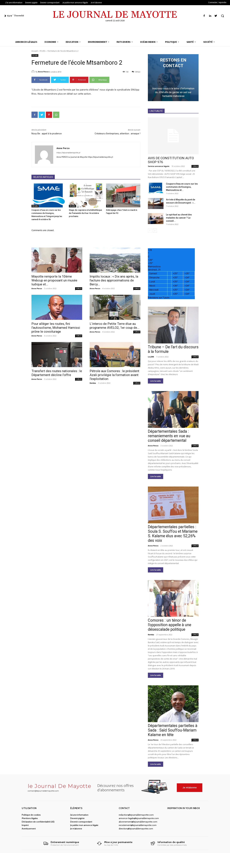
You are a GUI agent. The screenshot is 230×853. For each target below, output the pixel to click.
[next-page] (155, 231)
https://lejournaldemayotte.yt (68, 153)
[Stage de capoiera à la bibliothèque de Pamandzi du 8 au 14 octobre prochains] (86, 195)
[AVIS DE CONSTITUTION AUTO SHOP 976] (173, 135)
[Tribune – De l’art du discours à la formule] (173, 325)
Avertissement (29, 828)
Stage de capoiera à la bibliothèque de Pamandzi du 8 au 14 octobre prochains (85, 213)
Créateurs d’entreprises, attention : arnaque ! (117, 133)
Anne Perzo (43, 71)
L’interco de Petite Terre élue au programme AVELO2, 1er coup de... (114, 326)
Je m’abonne (76, 828)
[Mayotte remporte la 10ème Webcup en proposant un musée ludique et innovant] (56, 260)
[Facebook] (204, 16)
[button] (222, 16)
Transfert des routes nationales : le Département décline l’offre (56, 373)
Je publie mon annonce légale (84, 825)
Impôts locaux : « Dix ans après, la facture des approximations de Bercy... (114, 280)
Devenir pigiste (77, 818)
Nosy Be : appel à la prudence (46, 133)
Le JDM (151, 357)
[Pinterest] (49, 115)
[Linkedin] (210, 16)
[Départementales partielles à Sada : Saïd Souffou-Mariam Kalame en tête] (173, 703)
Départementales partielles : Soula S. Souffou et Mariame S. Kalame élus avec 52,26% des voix (172, 534)
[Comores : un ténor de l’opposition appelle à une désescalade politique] (173, 598)
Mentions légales (30, 818)
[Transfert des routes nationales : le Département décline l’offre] (56, 354)
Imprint (25, 825)
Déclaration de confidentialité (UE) (38, 821)
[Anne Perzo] (33, 71)
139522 (79, 288)
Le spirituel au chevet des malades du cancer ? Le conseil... (179, 217)
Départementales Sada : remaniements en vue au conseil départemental (169, 436)
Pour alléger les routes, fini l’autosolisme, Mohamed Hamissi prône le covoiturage (55, 327)
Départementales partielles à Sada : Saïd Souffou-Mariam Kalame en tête (172, 730)
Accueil (34, 51)
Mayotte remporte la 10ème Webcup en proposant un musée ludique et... (54, 280)
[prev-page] (150, 231)
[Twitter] (216, 16)
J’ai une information (79, 814)
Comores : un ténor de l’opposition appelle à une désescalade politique (169, 625)
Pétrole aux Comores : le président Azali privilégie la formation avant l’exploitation (114, 375)
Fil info (43, 51)
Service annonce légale (158, 166)
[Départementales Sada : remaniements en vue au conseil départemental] (173, 409)
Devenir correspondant (81, 821)
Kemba (93, 383)
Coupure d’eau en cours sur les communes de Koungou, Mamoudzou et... (182, 187)
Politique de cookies (31, 814)
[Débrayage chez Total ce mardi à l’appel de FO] (123, 195)
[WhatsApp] (56, 115)
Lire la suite (155, 381)
